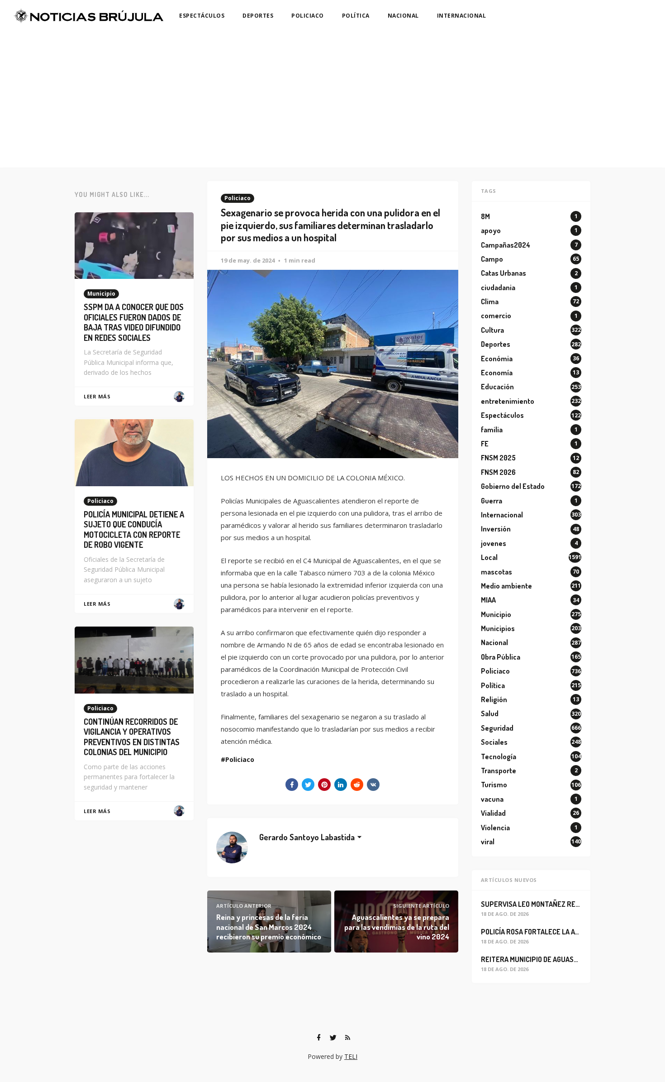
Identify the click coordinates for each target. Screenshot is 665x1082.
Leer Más (97, 396)
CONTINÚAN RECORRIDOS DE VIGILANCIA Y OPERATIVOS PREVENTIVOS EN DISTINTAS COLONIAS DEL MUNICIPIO (132, 737)
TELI (350, 1056)
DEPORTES (257, 15)
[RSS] (347, 1037)
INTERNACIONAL (461, 15)
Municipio (101, 293)
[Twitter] (333, 1037)
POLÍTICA (356, 15)
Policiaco (237, 198)
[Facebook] (318, 1037)
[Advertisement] (332, 99)
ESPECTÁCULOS (201, 15)
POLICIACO (307, 15)
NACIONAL (403, 15)
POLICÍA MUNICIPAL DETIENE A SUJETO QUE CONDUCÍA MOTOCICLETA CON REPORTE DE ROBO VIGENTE (134, 529)
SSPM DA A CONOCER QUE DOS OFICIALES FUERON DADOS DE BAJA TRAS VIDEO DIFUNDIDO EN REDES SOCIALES (134, 322)
